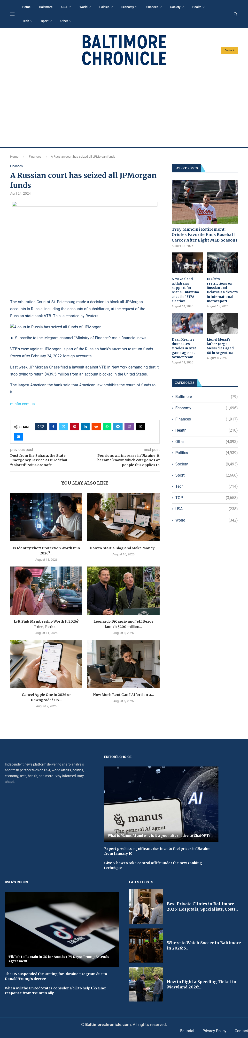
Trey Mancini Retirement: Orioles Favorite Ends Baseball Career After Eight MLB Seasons (205, 235)
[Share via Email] (18, 437)
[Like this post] (42, 426)
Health (196, 7)
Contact (229, 50)
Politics (104, 7)
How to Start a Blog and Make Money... (123, 548)
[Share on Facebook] (53, 426)
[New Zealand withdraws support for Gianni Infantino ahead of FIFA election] (187, 262)
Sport (44, 21)
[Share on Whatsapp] (107, 426)
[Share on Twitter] (63, 426)
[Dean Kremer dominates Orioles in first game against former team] (187, 323)
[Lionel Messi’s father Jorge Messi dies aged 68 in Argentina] (222, 323)
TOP (206, 497)
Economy (127, 7)
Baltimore (46, 7)
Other (64, 21)
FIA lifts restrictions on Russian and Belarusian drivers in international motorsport (222, 290)
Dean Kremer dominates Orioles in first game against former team (184, 348)
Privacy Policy (214, 1031)
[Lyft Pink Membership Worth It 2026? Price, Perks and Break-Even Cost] (46, 591)
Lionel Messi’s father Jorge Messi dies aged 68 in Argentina (220, 346)
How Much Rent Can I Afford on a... (123, 694)
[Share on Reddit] (96, 426)
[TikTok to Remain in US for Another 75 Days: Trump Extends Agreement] (62, 929)
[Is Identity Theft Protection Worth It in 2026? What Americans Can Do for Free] (46, 517)
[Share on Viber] (129, 426)
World (83, 7)
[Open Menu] (12, 14)
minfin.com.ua (22, 404)
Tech (25, 21)
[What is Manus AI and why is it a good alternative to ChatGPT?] (161, 804)
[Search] (235, 14)
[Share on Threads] (140, 426)
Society (175, 7)
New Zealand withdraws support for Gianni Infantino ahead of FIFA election (185, 290)
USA (64, 7)
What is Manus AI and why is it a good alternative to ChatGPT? (159, 836)
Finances (152, 7)
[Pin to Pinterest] (74, 426)
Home (26, 7)
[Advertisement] (124, 106)
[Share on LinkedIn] (85, 426)
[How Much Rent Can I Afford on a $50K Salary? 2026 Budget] (123, 664)
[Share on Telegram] (118, 426)
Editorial (187, 1031)
